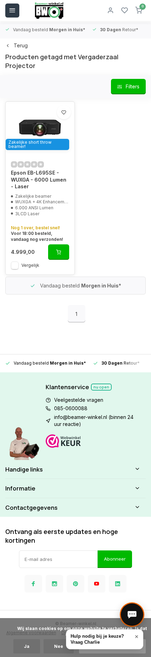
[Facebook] (33, 583)
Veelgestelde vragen (78, 400)
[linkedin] (117, 583)
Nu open (101, 387)
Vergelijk (30, 265)
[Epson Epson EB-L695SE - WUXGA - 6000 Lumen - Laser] (40, 128)
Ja (26, 646)
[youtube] (96, 583)
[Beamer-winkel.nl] (49, 10)
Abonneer (115, 559)
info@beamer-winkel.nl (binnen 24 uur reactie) (93, 420)
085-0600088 (70, 408)
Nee (58, 646)
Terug (21, 45)
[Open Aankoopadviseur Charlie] (132, 614)
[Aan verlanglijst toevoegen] (64, 112)
